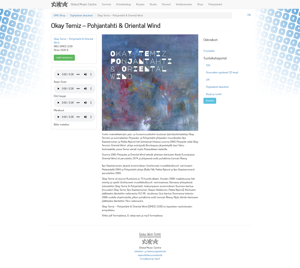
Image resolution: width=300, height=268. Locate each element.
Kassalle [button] (210, 100)
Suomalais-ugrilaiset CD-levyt (222, 72)
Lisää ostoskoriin (64, 57)
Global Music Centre (84, 4)
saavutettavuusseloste (150, 255)
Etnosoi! (166, 4)
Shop (200, 4)
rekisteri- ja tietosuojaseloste (150, 251)
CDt (208, 65)
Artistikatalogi (123, 4)
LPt (208, 79)
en (249, 15)
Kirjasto (140, 4)
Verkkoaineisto (184, 4)
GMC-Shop (59, 15)
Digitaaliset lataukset (81, 15)
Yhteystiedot (215, 4)
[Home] (61, 4)
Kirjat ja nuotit (214, 94)
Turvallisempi (149, 258)
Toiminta (106, 4)
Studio (153, 4)
